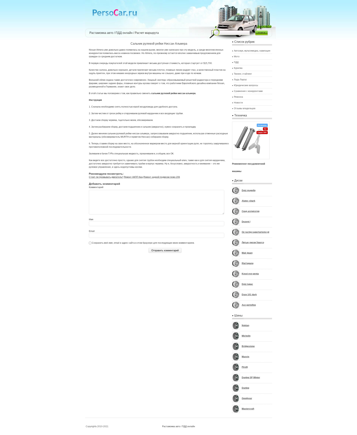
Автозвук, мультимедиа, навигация (252, 50)
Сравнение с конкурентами (248, 91)
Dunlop (245, 388)
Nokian (245, 325)
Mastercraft (248, 408)
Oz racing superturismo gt (255, 232)
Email (92, 231)
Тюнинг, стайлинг (243, 74)
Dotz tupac (247, 284)
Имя (91, 219)
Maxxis (245, 356)
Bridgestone (248, 346)
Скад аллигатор (250, 211)
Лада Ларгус (240, 79)
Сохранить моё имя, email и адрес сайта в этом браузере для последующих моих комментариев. (143, 243)
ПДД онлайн (124, 32)
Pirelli (245, 367)
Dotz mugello (248, 190)
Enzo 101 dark (249, 294)
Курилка (238, 68)
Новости (238, 102)
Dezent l (246, 221)
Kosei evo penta (250, 273)
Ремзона (238, 97)
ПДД (236, 62)
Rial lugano (247, 263)
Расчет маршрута (147, 32)
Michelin (246, 336)
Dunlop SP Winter (251, 377)
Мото (236, 56)
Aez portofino (249, 305)
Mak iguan (247, 253)
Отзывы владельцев (244, 108)
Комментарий (96, 187)
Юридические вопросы (246, 85)
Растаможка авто (101, 32)
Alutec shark (248, 201)
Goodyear (247, 398)
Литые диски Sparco (253, 242)
